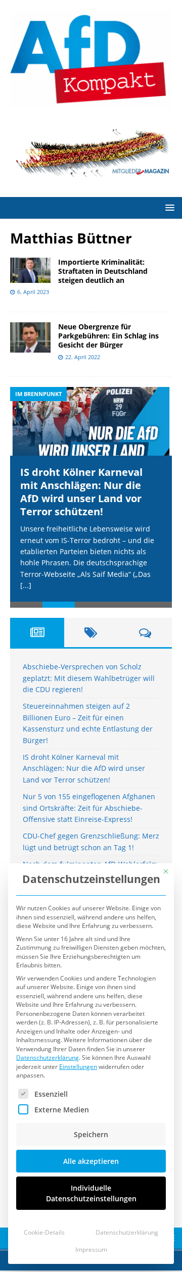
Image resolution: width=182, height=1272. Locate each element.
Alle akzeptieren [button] (91, 1161)
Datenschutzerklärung (47, 1057)
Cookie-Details (44, 1232)
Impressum (91, 1249)
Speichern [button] (91, 1134)
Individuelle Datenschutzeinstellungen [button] (91, 1193)
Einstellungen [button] (78, 1066)
